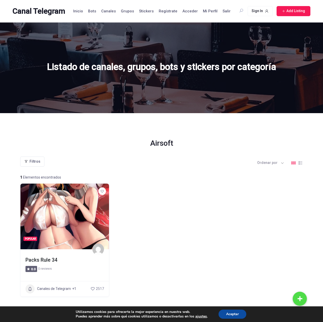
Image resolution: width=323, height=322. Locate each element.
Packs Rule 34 (41, 260)
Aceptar (232, 314)
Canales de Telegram (54, 289)
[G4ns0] (98, 249)
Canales (108, 11)
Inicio (78, 11)
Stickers (146, 11)
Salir (227, 11)
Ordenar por (267, 163)
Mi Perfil (210, 11)
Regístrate (168, 11)
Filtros (35, 161)
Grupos (127, 11)
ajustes (201, 316)
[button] (300, 299)
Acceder (190, 11)
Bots (92, 11)
